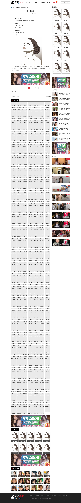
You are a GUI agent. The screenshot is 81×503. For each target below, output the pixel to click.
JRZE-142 (47, 282)
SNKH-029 (25, 197)
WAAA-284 (36, 188)
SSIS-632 (41, 319)
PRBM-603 (25, 201)
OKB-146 (30, 229)
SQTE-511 (41, 140)
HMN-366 (24, 339)
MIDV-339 (25, 275)
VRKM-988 (47, 218)
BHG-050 (30, 214)
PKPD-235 (19, 242)
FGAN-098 (42, 116)
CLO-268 (13, 280)
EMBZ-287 (47, 140)
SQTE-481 (30, 162)
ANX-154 (41, 212)
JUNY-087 (41, 245)
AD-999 (19, 367)
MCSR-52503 (19, 288)
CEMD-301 (30, 389)
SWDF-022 (30, 197)
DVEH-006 (13, 262)
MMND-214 (19, 240)
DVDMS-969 (30, 339)
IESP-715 (36, 229)
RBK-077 (13, 155)
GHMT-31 (41, 365)
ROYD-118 (36, 395)
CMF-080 (36, 221)
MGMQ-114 (13, 221)
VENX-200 (30, 402)
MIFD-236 (13, 271)
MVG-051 (24, 253)
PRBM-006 (30, 194)
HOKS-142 (47, 319)
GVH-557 (41, 157)
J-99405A (13, 111)
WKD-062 (13, 234)
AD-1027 (47, 223)
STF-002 (30, 280)
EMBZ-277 (47, 164)
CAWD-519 (25, 258)
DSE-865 (19, 129)
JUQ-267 (19, 308)
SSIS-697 (30, 319)
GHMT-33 (47, 365)
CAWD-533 (47, 269)
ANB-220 (19, 262)
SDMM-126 (13, 371)
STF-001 (47, 271)
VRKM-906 (36, 245)
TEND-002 (25, 111)
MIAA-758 (19, 332)
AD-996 (13, 369)
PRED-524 (36, 107)
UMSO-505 (19, 212)
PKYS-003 (36, 238)
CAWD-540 (36, 190)
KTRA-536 (19, 216)
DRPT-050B (19, 157)
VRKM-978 (42, 218)
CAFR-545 (13, 227)
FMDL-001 (13, 286)
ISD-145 (36, 332)
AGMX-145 (25, 312)
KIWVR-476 (25, 345)
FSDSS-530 (25, 382)
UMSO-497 (42, 308)
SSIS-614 (13, 400)
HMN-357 (36, 336)
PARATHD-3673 (41, 227)
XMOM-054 (42, 293)
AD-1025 (36, 223)
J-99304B (24, 378)
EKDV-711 (25, 203)
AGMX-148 (30, 221)
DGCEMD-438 (24, 109)
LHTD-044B (36, 109)
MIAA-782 (41, 328)
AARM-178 (42, 271)
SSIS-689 (47, 317)
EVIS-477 (36, 175)
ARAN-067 (25, 221)
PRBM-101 (36, 297)
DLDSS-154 (14, 380)
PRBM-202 (13, 297)
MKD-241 (30, 247)
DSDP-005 (30, 133)
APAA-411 (25, 216)
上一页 (25, 87)
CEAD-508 (30, 203)
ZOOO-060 (42, 382)
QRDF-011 (19, 221)
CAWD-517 (19, 258)
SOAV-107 (30, 131)
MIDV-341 (41, 247)
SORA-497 (19, 144)
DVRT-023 (19, 166)
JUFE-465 (36, 334)
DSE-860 (41, 129)
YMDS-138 (19, 164)
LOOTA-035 (47, 151)
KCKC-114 (25, 227)
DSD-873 (19, 253)
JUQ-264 (19, 304)
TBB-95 (24, 365)
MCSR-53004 (47, 197)
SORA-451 (13, 245)
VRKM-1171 (30, 144)
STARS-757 (25, 402)
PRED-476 (30, 328)
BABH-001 (19, 286)
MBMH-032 (19, 111)
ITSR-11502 (42, 295)
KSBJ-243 (25, 332)
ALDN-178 (36, 205)
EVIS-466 (47, 275)
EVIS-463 (47, 240)
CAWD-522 (30, 271)
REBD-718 (25, 404)
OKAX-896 (13, 395)
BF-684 (13, 269)
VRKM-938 (36, 293)
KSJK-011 (19, 323)
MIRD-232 (25, 103)
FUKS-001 (13, 284)
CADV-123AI (25, 384)
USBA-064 (25, 210)
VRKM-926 (36, 317)
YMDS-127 (42, 356)
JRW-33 (36, 260)
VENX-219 (42, 166)
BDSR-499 (42, 288)
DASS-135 (13, 306)
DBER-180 (47, 216)
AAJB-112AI (42, 389)
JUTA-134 (25, 190)
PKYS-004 (42, 273)
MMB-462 (24, 175)
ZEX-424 (47, 225)
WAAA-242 (19, 264)
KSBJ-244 (36, 330)
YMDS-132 (19, 238)
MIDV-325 (30, 275)
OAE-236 (41, 393)
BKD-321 (13, 142)
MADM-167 (13, 310)
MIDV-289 (13, 321)
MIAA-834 (41, 330)
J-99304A (36, 391)
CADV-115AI (25, 391)
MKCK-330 (42, 323)
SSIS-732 (13, 301)
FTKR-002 (36, 286)
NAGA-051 (25, 387)
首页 (27, 2)
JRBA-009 (47, 214)
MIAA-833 (47, 249)
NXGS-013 (47, 280)
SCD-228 (36, 135)
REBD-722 (47, 363)
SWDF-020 (30, 258)
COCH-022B (42, 406)
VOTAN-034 (19, 352)
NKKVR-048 (13, 411)
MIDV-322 (30, 330)
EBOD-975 (47, 323)
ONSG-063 (19, 306)
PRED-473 (19, 328)
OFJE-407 (30, 295)
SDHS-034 (42, 118)
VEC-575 (41, 391)
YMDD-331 (19, 159)
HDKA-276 (36, 363)
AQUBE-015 (47, 376)
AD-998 (25, 369)
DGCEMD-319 (41, 336)
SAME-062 (30, 188)
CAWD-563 (47, 181)
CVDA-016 (13, 356)
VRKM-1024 (25, 155)
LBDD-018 (25, 352)
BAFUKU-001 (47, 284)
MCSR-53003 (41, 197)
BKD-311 (13, 162)
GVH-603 (24, 140)
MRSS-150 (36, 146)
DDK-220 (13, 330)
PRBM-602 (25, 199)
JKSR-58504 (30, 288)
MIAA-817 (19, 330)
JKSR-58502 (36, 288)
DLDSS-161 (19, 382)
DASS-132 (47, 304)
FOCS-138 (13, 168)
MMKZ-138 (25, 138)
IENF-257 (47, 236)
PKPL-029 (19, 275)
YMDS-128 (47, 356)
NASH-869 (36, 343)
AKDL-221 (47, 227)
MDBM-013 (47, 358)
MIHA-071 (25, 286)
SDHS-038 (13, 122)
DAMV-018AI (36, 151)
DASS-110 (13, 404)
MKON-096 (13, 144)
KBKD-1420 (30, 127)
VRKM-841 (19, 413)
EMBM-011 (25, 273)
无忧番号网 (17, 497)
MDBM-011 (36, 360)
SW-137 (13, 127)
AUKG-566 (13, 277)
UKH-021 (13, 382)
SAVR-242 (19, 317)
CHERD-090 (30, 116)
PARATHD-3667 (19, 347)
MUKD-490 (30, 107)
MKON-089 (30, 168)
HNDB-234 (47, 310)
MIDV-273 (25, 323)
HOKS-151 (25, 177)
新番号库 (55, 2)
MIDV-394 (30, 186)
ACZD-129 (19, 116)
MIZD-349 (41, 103)
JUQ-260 (47, 341)
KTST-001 (13, 288)
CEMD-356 (36, 210)
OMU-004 (19, 227)
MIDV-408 (30, 170)
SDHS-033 (19, 120)
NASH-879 (25, 301)
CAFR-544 (25, 234)
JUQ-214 (36, 301)
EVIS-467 (41, 264)
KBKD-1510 (16, 96)
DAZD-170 (13, 319)
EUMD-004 (25, 371)
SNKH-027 (42, 280)
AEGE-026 (36, 225)
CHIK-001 (19, 284)
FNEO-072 (13, 192)
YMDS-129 (19, 363)
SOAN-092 (25, 159)
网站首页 (31, 495)
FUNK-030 (47, 175)
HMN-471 (24, 105)
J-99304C (41, 376)
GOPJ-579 (42, 312)
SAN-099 (47, 347)
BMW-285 (19, 188)
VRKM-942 (47, 277)
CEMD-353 (42, 205)
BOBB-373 (13, 341)
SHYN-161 (30, 129)
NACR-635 (13, 365)
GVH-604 (30, 138)
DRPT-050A (47, 155)
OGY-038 (19, 354)
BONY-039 (19, 404)
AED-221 (24, 135)
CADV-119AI (36, 384)
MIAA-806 (13, 242)
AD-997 (25, 367)
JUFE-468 (41, 282)
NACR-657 (25, 284)
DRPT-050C (14, 157)
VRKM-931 (42, 277)
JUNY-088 (13, 258)
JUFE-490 (47, 179)
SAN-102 (41, 347)
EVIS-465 (30, 332)
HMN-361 (41, 339)
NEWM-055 (25, 214)
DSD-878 (36, 166)
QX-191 (47, 352)
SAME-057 (30, 192)
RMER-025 (30, 299)
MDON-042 (42, 144)
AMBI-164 (47, 369)
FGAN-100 (36, 116)
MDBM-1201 (47, 360)
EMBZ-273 (42, 258)
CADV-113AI (30, 391)
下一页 (36, 87)
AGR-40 (13, 170)
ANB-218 (36, 247)
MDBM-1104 (25, 360)
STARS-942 (36, 129)
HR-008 (30, 236)
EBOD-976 (13, 336)
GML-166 (41, 120)
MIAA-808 (13, 332)
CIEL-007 (41, 179)
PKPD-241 (13, 275)
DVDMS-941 (19, 336)
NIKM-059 (41, 286)
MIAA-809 (25, 240)
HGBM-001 (30, 293)
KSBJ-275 (47, 131)
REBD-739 (25, 317)
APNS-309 (47, 297)
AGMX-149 (19, 223)
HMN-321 (36, 393)
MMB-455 (41, 260)
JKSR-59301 (42, 192)
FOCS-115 (19, 395)
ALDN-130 (25, 389)
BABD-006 (13, 164)
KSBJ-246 (36, 264)
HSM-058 (30, 111)
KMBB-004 (13, 413)
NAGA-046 (30, 387)
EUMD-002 (47, 367)
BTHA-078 (41, 378)
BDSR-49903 (47, 288)
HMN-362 (36, 308)
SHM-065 (30, 273)
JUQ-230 (30, 310)
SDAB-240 (19, 402)
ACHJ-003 (36, 389)
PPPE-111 (25, 328)
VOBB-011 (13, 345)
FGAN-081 (42, 234)
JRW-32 (30, 240)
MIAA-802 (25, 247)
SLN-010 (24, 127)
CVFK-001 (41, 284)
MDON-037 (19, 162)
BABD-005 (25, 162)
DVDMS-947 (42, 275)
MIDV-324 (30, 260)
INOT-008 (41, 181)
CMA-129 (47, 203)
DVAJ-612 (25, 343)
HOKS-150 (47, 221)
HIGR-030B (36, 406)
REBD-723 (19, 371)
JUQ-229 (30, 301)
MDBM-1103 (30, 356)
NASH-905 (13, 212)
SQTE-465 (25, 242)
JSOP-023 (41, 400)
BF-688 (30, 181)
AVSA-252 (41, 214)
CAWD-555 (25, 188)
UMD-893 (36, 118)
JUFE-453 (41, 269)
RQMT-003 (42, 306)
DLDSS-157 (25, 380)
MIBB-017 (47, 321)
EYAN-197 (47, 339)
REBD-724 (42, 369)
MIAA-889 (41, 170)
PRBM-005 (42, 199)
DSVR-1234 (19, 229)
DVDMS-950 (13, 253)
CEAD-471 (30, 395)
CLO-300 (36, 138)
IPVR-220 (24, 411)
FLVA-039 (41, 105)
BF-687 (30, 190)
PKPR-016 (36, 157)
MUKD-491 (42, 107)
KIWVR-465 (19, 345)
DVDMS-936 (47, 242)
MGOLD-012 (30, 382)
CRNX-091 (13, 402)
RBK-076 (19, 186)
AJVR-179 (47, 400)
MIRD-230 (13, 181)
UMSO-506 (19, 218)
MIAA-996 (13, 105)
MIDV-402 (30, 177)
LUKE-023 (47, 212)
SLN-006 (36, 234)
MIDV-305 (19, 271)
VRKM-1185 (36, 144)
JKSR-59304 (30, 201)
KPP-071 (19, 127)
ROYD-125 (25, 299)
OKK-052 (36, 382)
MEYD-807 (25, 336)
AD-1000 (47, 371)
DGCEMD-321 (47, 336)
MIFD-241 (41, 177)
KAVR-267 (41, 411)
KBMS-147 (13, 304)
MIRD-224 (19, 282)
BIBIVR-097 (25, 413)
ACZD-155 (25, 116)
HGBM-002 (19, 293)
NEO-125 (13, 367)
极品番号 (43, 2)
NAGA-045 (36, 387)
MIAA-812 (41, 242)
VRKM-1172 (47, 144)
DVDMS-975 (13, 166)
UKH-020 (19, 380)
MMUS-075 (19, 277)
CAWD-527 (30, 262)
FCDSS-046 (42, 236)
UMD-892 (24, 122)
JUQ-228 (13, 343)
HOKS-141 (30, 343)
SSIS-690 (36, 299)
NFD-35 (19, 168)
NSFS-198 (30, 205)
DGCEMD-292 (19, 378)
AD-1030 (19, 225)
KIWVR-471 (30, 371)
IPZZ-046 (41, 341)
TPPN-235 (25, 306)
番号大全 (31, 2)
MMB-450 (13, 240)
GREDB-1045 (13, 406)
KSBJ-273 (36, 131)
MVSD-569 (19, 107)
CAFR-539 (30, 352)
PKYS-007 (42, 133)
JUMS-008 (25, 393)
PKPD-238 (13, 247)
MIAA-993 (30, 103)
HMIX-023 (30, 218)
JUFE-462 (13, 339)
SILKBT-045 (47, 384)
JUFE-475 (30, 334)
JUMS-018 (13, 312)
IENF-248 (36, 380)
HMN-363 (24, 310)
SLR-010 (36, 358)
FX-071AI (19, 384)
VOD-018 (13, 177)
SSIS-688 (47, 299)
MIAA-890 (36, 186)
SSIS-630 (30, 393)
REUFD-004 (36, 369)
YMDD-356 (30, 135)
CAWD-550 (47, 186)
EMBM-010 (13, 282)
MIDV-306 (36, 240)
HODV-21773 (41, 146)
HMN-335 (36, 328)
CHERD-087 (30, 413)
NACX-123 (36, 155)
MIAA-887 (47, 170)
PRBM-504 (19, 194)
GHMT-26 (19, 365)
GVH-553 (30, 210)
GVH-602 (24, 144)
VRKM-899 (19, 236)
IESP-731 (36, 122)
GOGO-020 (42, 262)
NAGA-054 (19, 387)
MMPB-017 (19, 133)
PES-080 (19, 269)
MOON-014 (25, 129)
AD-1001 (19, 369)
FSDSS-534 (47, 382)
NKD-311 (19, 140)
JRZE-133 (30, 378)
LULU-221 (41, 164)
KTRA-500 (36, 400)
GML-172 (24, 118)
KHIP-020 (47, 138)
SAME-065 (36, 192)
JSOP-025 (47, 306)
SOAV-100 (30, 264)
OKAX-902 (19, 301)
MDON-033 (47, 238)
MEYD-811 (36, 323)
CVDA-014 (42, 413)
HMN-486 (36, 105)
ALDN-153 (30, 312)
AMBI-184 (19, 146)
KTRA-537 (36, 218)
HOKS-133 (25, 395)
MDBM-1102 (19, 360)
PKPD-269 (30, 146)
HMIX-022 (41, 297)
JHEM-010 (36, 168)
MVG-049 (24, 341)
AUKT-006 (13, 131)
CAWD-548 (47, 177)
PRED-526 (13, 103)
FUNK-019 (25, 251)
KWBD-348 (19, 153)
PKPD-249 (25, 170)
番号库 (22, 7)
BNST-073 (41, 109)
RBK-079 (13, 190)
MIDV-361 (30, 323)
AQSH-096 (36, 321)
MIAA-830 (30, 282)
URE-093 (36, 304)
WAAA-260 (13, 249)
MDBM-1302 (13, 363)
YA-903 (36, 312)
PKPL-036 (41, 131)
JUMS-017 (47, 308)
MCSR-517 (13, 376)
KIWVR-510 (36, 280)
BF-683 (13, 264)
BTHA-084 (41, 151)
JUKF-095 (25, 347)
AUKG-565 (42, 251)
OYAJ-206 (13, 129)
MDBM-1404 (13, 358)
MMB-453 (24, 271)
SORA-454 (30, 341)
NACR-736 (13, 146)
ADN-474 (19, 179)
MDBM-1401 (25, 358)
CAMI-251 (13, 352)
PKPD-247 (47, 159)
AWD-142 (47, 251)
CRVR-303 (13, 197)
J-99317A (24, 223)
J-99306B (57, 74)
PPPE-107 (25, 321)
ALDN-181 (19, 203)
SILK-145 (30, 122)
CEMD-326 (13, 299)
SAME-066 (25, 192)
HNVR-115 (47, 107)
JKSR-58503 (13, 293)
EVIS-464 (41, 321)
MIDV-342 (25, 277)
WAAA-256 (30, 269)
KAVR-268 (41, 371)
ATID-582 (41, 142)
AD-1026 (41, 223)
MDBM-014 (13, 360)
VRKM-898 (30, 227)
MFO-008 (66, 74)
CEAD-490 (19, 299)
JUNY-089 (25, 334)
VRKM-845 (13, 347)
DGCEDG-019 (47, 146)
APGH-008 (19, 312)
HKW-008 (30, 251)
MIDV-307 (36, 242)
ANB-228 (19, 131)
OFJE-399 (19, 400)
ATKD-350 (47, 262)
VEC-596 (36, 159)
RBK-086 (13, 135)
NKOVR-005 (42, 225)
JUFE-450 (36, 271)
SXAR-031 (13, 153)
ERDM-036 (47, 330)
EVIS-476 (30, 166)
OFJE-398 (47, 391)
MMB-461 (41, 175)
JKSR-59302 (30, 199)
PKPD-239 (42, 249)
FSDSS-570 (42, 229)
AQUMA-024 (13, 109)
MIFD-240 (13, 179)
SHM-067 (19, 197)
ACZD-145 (13, 116)
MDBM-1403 (30, 363)
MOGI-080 (36, 367)
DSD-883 (36, 142)
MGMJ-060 (13, 323)
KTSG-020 (30, 159)
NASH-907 (47, 210)
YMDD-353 (25, 131)
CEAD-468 (47, 393)
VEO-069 (24, 264)
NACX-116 (41, 363)
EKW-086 (47, 229)
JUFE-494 (41, 188)
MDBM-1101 (25, 363)
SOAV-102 (36, 153)
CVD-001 (36, 258)
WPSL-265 (25, 354)
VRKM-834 (36, 354)
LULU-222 (19, 175)
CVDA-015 (36, 413)
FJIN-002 (47, 133)
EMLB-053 (42, 402)
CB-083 (36, 352)
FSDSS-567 (25, 229)
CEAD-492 (47, 293)
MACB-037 (36, 197)
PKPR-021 (19, 142)
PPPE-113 (19, 321)
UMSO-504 (19, 214)
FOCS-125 (25, 304)
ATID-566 (13, 188)
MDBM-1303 (19, 356)
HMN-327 (13, 295)
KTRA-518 (41, 301)
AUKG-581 (30, 140)
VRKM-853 (30, 411)
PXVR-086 (25, 245)
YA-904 (19, 319)
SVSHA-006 (13, 229)
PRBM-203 (25, 293)
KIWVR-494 (36, 277)
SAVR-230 (30, 367)
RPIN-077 (24, 146)
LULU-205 (25, 330)
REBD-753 (13, 151)
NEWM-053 (42, 203)
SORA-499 (19, 138)
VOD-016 (41, 238)
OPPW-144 (25, 212)
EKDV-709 (41, 216)
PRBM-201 (19, 297)
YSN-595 (19, 234)
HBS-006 (47, 111)
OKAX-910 (30, 216)
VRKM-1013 (42, 194)
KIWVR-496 (25, 280)
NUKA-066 (30, 118)
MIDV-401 (25, 186)
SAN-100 (36, 347)
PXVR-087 (30, 245)
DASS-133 (42, 304)
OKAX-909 (47, 205)
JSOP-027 (13, 218)
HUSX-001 (47, 295)
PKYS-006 (30, 164)
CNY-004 (41, 210)
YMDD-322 (47, 273)
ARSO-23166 (41, 380)
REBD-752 (19, 151)
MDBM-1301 (25, 356)
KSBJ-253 (19, 155)
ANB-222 (47, 168)
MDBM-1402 (30, 360)
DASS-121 (25, 400)
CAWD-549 (36, 181)
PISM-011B (30, 406)
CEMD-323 (30, 304)
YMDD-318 (19, 247)
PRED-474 (13, 328)
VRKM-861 (13, 317)
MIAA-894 (30, 179)
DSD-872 (36, 249)
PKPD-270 (36, 133)
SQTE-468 (25, 238)
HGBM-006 (13, 194)
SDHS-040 (30, 120)
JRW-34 (24, 168)
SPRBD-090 (47, 406)
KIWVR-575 (47, 120)
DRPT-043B (66, 33)
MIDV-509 (19, 103)
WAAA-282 (36, 177)
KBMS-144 (42, 395)
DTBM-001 (30, 297)
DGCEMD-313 (36, 227)
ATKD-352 (19, 192)
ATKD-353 (13, 186)
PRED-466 (19, 341)
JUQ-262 (36, 310)
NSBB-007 (42, 343)
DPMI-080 (36, 341)
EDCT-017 (57, 20)
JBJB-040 (41, 352)
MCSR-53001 (36, 201)
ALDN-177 (36, 203)
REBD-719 (19, 411)
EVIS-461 (19, 249)
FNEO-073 (19, 190)
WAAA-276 (47, 153)
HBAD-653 (13, 238)
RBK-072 (36, 262)
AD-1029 (13, 225)
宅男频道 (59, 495)
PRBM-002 (25, 288)
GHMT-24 (30, 365)
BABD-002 (19, 245)
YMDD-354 (47, 135)
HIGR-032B (19, 406)
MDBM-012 (36, 356)
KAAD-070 (13, 118)
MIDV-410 (25, 179)
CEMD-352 (13, 214)
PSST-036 (25, 194)
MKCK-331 (42, 332)
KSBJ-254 (19, 177)
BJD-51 (47, 258)
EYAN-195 (47, 334)
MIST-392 (41, 404)
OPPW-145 (25, 218)
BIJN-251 (13, 133)
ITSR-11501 (25, 297)
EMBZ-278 (47, 166)
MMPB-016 (42, 135)
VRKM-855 (25, 376)
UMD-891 (19, 122)
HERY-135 (30, 212)
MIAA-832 (36, 282)
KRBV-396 (36, 339)
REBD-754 (25, 151)
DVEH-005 (42, 253)
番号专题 (49, 2)
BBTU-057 (30, 321)
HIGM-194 (47, 116)
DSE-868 (49, 96)
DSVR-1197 (47, 378)
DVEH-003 (42, 240)
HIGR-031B (25, 406)
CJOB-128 (57, 60)
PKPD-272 (47, 142)
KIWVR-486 (30, 225)
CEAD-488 (42, 310)
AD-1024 (30, 223)
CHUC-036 (25, 181)
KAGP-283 (13, 203)
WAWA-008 (47, 380)
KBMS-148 (47, 301)
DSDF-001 (30, 286)
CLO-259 (30, 376)
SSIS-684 (36, 306)
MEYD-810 (47, 332)
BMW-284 (41, 153)
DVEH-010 (25, 164)
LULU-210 (36, 253)
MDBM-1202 (19, 358)
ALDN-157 (19, 295)
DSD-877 (19, 170)
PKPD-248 (30, 153)
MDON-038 (42, 159)
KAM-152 (19, 105)
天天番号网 (18, 7)
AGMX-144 (25, 295)
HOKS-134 (47, 402)
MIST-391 (36, 404)
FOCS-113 (41, 387)
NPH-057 (30, 109)
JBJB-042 (36, 273)
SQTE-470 (25, 269)
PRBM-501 (47, 199)
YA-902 (25, 319)
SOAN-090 (36, 275)
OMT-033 (19, 273)
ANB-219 (36, 251)
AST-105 (24, 249)
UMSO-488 (36, 402)
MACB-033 (47, 345)
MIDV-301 (30, 253)
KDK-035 (65, 60)
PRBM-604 (47, 192)
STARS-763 (42, 367)
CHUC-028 (47, 354)
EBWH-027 (47, 105)
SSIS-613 (19, 393)
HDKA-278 (36, 284)
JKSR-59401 (36, 199)
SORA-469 (36, 162)
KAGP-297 (30, 142)
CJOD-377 (47, 312)
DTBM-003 (19, 201)
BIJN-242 (24, 260)
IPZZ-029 (19, 343)
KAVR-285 (30, 277)
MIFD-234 (19, 334)
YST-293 (13, 260)
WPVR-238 (36, 295)
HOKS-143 (13, 308)
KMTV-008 (47, 286)
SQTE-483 (47, 157)
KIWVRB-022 (36, 411)
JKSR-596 (19, 199)
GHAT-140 (13, 273)
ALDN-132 (19, 389)
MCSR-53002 (41, 201)
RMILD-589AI (24, 157)
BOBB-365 (47, 395)
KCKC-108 (36, 378)
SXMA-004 (36, 179)
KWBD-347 (19, 181)
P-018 (42, 127)
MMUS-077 (36, 164)
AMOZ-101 (66, 47)
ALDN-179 (13, 205)
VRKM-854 (13, 378)
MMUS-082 (13, 140)
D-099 (36, 194)
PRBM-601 (13, 199)
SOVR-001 (13, 387)
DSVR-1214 (30, 354)
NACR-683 (42, 155)
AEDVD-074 (47, 127)
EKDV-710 (25, 205)
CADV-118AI (47, 389)
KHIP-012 (13, 216)
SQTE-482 (30, 157)
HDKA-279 (30, 284)
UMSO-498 (30, 306)
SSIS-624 (13, 393)
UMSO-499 (36, 319)
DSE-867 (36, 127)
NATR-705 (19, 205)
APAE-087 (36, 216)
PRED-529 (13, 107)
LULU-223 (25, 166)
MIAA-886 (36, 170)
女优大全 (37, 2)
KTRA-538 (36, 212)
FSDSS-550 (36, 236)
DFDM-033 (19, 251)
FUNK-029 (13, 159)
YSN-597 (47, 260)
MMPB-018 (25, 142)
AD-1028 (24, 225)
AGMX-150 (13, 223)
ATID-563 (47, 190)
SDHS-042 (25, 120)
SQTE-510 (25, 133)
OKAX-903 (25, 308)
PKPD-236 (30, 238)
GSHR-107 (30, 317)
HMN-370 (30, 336)
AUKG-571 (47, 162)
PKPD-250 (13, 175)
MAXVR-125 (13, 391)
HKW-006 (30, 345)
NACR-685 (30, 155)
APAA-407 (30, 308)
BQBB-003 (47, 343)
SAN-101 (30, 347)
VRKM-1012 (47, 194)
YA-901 (41, 317)
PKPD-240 (13, 251)
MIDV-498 (47, 103)
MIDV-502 (36, 103)
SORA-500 (13, 138)
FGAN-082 (47, 234)
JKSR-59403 (13, 201)
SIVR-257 (19, 280)
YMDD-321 (36, 269)
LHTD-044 (41, 111)
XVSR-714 (42, 162)
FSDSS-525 (30, 380)
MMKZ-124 (30, 242)
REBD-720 (30, 404)
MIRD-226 (19, 339)
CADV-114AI (42, 384)
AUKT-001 (47, 328)
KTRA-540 (36, 214)
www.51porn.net (26, 13)
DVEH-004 (47, 264)
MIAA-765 (13, 334)
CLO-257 (36, 376)
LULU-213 (47, 253)
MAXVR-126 (42, 360)
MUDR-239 (25, 107)
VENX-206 (42, 299)
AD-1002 (30, 369)
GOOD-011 (47, 411)
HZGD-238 (47, 404)
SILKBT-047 (30, 358)
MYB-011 (47, 118)
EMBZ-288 (36, 140)
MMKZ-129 (30, 175)
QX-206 (13, 354)
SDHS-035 (36, 120)
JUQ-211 (19, 310)
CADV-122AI (30, 384)
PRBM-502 (47, 201)
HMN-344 (30, 400)
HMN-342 (41, 334)
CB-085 (25, 236)
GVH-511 (47, 387)
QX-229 (41, 358)
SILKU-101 (19, 135)
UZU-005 (19, 109)
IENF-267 (30, 151)
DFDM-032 (36, 345)
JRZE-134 (41, 354)
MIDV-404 (41, 186)
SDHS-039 (47, 122)
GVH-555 (19, 210)
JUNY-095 (47, 188)
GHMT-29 (36, 365)
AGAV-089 (13, 210)
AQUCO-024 (36, 111)
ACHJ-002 (13, 389)
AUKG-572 (42, 168)
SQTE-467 (47, 247)
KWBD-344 (25, 282)
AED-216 (24, 262)
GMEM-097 (42, 221)
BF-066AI (13, 384)
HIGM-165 (41, 122)
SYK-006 (30, 234)
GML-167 (13, 120)
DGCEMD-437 (47, 109)
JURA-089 (19, 118)
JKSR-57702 (19, 376)
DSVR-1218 (36, 371)
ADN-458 (47, 245)
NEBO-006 (25, 153)
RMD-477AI (19, 391)
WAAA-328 (42, 138)
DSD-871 (30, 249)
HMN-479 (30, 105)
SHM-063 (41, 345)
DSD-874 (19, 260)
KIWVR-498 (14, 236)
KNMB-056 (42, 190)
